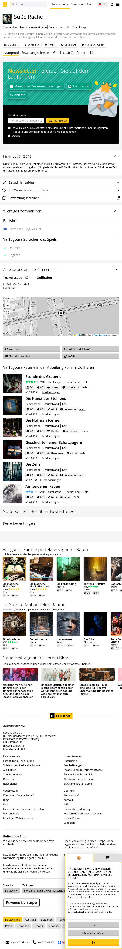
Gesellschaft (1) (63, 53)
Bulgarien (47, 919)
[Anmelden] (112, 4)
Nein (93, 925)
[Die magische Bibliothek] (14, 569)
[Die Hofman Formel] (12, 427)
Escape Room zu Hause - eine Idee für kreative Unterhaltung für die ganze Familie (30, 856)
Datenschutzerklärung (77, 809)
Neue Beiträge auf (35, 657)
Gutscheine (77, 4)
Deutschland (10, 27)
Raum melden (86, 53)
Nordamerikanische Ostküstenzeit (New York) (51, 890)
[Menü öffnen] (117, 4)
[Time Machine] (14, 624)
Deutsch (10, 890)
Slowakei (53, 926)
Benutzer (8, 779)
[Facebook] (59, 942)
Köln (85, 382)
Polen (8, 926)
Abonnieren (59, 120)
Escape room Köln (59, 27)
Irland (61, 919)
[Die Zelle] (12, 471)
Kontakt (68, 800)
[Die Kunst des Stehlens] (12, 405)
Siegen (60, 642)
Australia (30, 919)
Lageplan (69, 822)
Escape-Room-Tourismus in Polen (23, 809)
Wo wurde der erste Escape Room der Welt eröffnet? (28, 842)
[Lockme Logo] (5, 4)
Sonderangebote (13, 774)
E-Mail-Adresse (17, 115)
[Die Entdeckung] (68, 569)
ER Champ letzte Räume (78, 783)
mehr (84, 387)
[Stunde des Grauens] (12, 383)
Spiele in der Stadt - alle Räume (21, 765)
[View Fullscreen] (7, 312)
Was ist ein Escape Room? (18, 795)
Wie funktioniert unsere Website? (84, 813)
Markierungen (51, 392)
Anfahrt (72, 356)
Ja (93, 942)
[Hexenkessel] (68, 624)
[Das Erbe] (95, 624)
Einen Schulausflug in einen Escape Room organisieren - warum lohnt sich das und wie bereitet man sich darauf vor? (90, 844)
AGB (66, 804)
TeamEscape (80, 27)
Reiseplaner (10, 783)
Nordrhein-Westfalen (33, 27)
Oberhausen (90, 642)
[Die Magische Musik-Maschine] (41, 569)
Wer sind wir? (71, 795)
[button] (7, 301)
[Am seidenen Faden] (12, 493)
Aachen (60, 587)
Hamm (33, 642)
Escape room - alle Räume (18, 761)
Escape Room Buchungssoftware (83, 770)
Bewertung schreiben (36, 53)
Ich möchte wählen (93, 933)
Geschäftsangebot (74, 765)
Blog (89, 4)
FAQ (5, 804)
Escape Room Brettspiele (78, 774)
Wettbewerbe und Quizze (79, 779)
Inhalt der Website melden (18, 818)
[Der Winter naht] (41, 624)
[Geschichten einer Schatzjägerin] (12, 449)
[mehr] (84, 37)
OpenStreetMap (100, 335)
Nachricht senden (19, 356)
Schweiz (38, 926)
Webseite (14, 349)
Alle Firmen (9, 770)
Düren (87, 590)
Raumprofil (11, 53)
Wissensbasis (11, 813)
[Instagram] (64, 942)
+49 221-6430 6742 (78, 349)
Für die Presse (72, 818)
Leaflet (78, 335)
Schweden (23, 926)
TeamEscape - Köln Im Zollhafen (27, 277)
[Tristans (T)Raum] (95, 569)
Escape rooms (60, 4)
